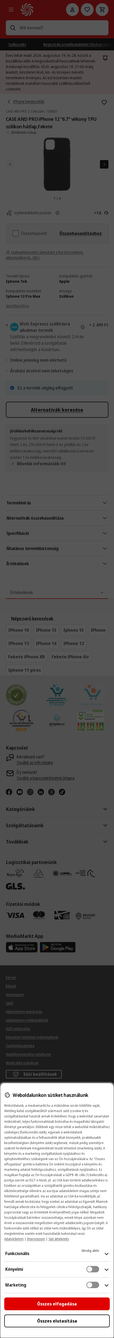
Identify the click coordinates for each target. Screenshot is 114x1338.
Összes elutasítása (57, 1321)
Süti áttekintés (59, 1239)
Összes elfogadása (57, 1304)
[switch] (92, 1269)
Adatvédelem (14, 1239)
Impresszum (36, 1239)
